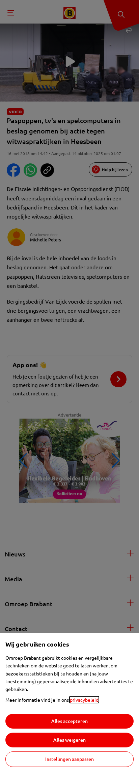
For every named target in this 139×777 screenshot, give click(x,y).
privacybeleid (84, 700)
